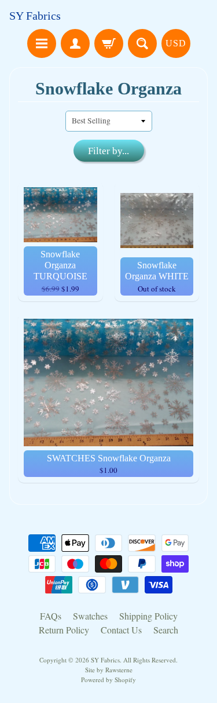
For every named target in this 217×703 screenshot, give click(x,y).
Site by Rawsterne (109, 669)
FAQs (50, 616)
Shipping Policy (148, 616)
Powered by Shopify (108, 679)
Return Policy (64, 630)
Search (165, 630)
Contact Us (121, 630)
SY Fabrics (35, 15)
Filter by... (108, 150)
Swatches (90, 616)
